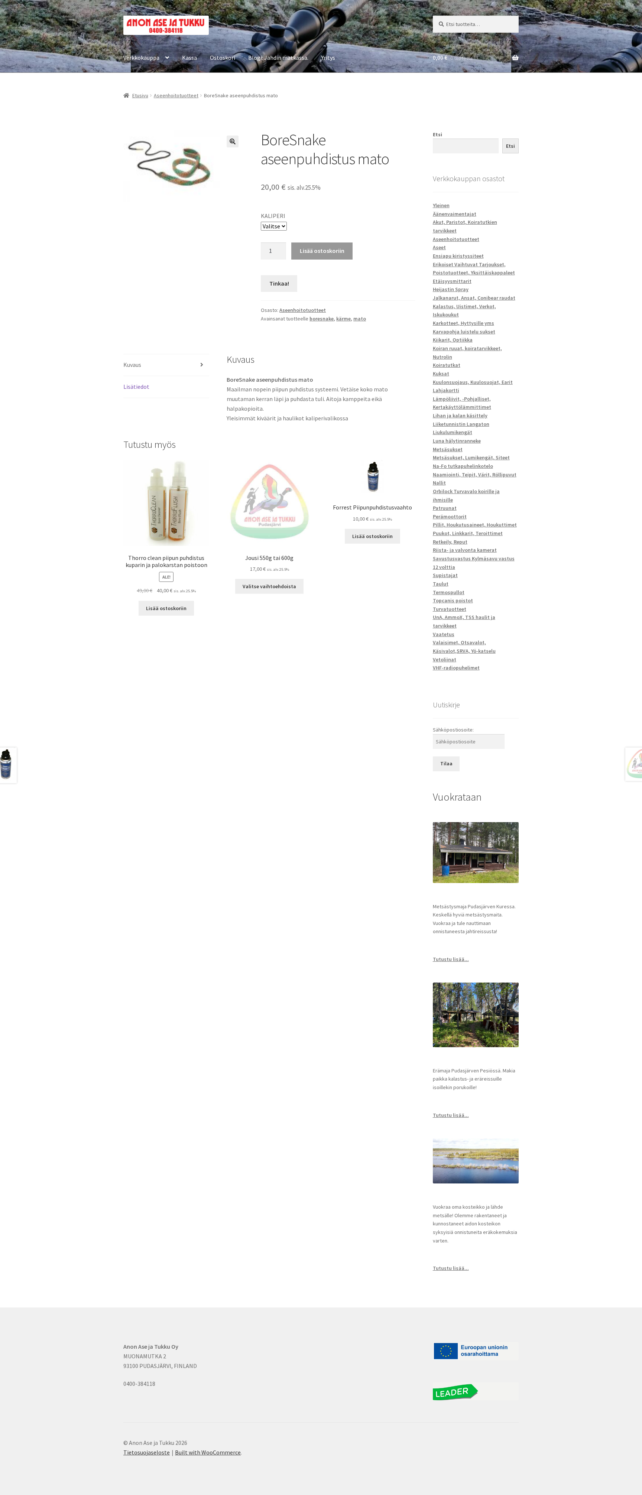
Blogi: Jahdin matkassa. (278, 57)
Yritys (328, 57)
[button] (233, 141)
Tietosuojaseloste (146, 1452)
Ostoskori (222, 57)
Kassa (189, 57)
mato (359, 318)
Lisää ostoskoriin (322, 250)
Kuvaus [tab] (132, 364)
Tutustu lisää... (451, 959)
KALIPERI (273, 215)
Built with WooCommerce (208, 1452)
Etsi (437, 134)
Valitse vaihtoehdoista (269, 586)
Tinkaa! (279, 283)
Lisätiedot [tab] (136, 386)
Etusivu (140, 95)
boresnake (321, 318)
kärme (343, 318)
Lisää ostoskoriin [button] (166, 608)
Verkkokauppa (141, 57)
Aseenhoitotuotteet (176, 95)
